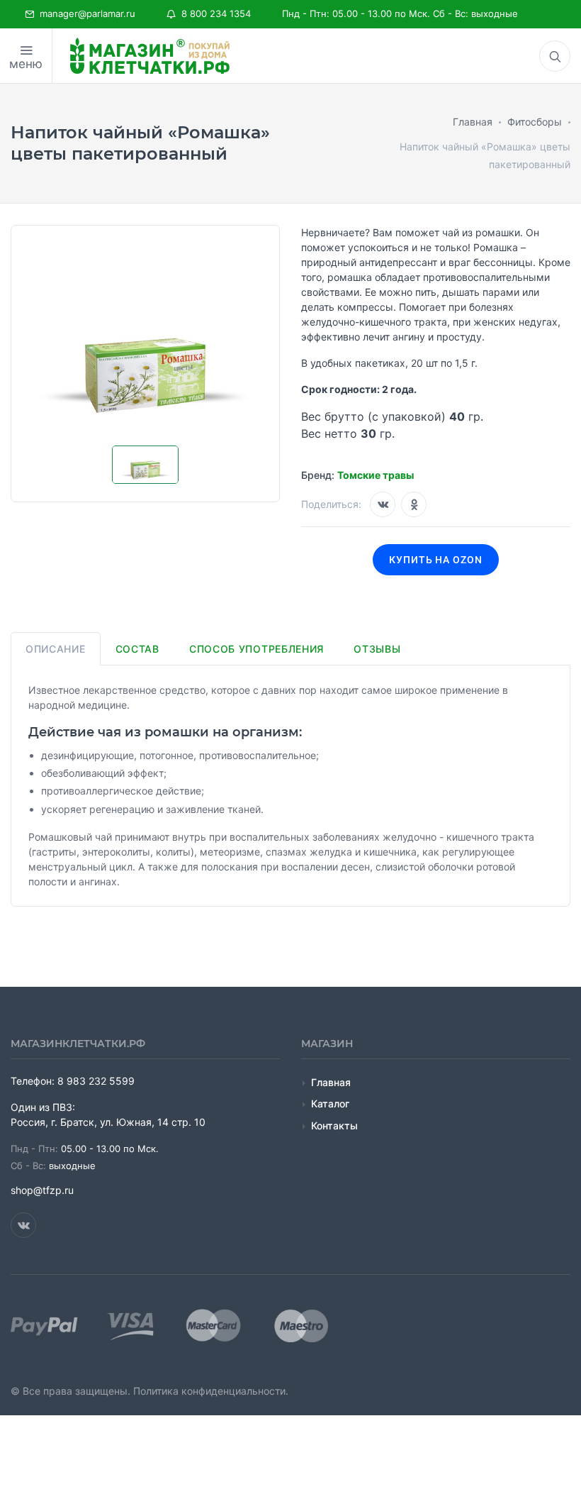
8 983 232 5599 (96, 1081)
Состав (137, 649)
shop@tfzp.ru (42, 1190)
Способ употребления (256, 649)
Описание (56, 649)
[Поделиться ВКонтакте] (382, 504)
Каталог (330, 1103)
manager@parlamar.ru (84, 13)
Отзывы (377, 649)
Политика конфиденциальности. (210, 1391)
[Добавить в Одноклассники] (414, 504)
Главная (331, 1082)
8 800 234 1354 (213, 13)
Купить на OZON (436, 559)
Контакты (334, 1125)
